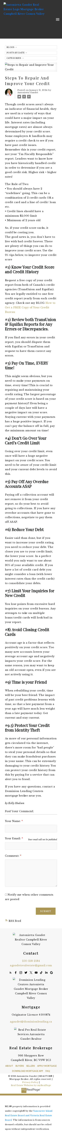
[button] (10, 972)
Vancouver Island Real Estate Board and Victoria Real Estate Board (29, 1115)
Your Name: (13, 821)
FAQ (47, 1071)
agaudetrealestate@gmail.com (31, 965)
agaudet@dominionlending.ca (31, 1021)
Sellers (30, 1066)
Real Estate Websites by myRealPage (31, 1085)
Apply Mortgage (47, 1066)
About (9, 1066)
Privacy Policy (30, 1082)
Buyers (19, 1066)
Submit (45, 911)
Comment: (12, 855)
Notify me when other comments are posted (29, 897)
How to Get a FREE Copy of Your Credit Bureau (30, 307)
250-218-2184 (31, 960)
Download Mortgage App (27, 1071)
